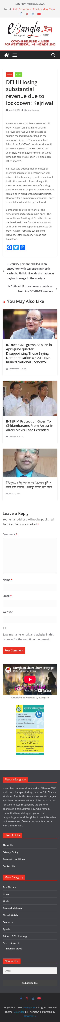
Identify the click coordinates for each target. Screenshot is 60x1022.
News (18, 74)
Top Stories (9, 887)
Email (7, 596)
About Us (8, 845)
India (9, 74)
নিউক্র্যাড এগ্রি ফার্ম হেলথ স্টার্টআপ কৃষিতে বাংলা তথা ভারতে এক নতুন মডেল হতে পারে (29, 484)
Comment (10, 534)
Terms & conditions (14, 859)
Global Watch (10, 915)
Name (7, 580)
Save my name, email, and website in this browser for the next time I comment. (28, 637)
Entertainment (11, 943)
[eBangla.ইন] (7, 55)
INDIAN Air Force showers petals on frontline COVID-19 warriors (30, 289)
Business (8, 922)
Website (8, 612)
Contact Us (9, 866)
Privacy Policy (10, 852)
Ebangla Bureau (31, 110)
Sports (6, 929)
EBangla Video (14, 948)
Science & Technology (15, 936)
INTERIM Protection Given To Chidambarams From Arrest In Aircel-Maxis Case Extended (29, 425)
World (6, 901)
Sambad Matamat (13, 908)
